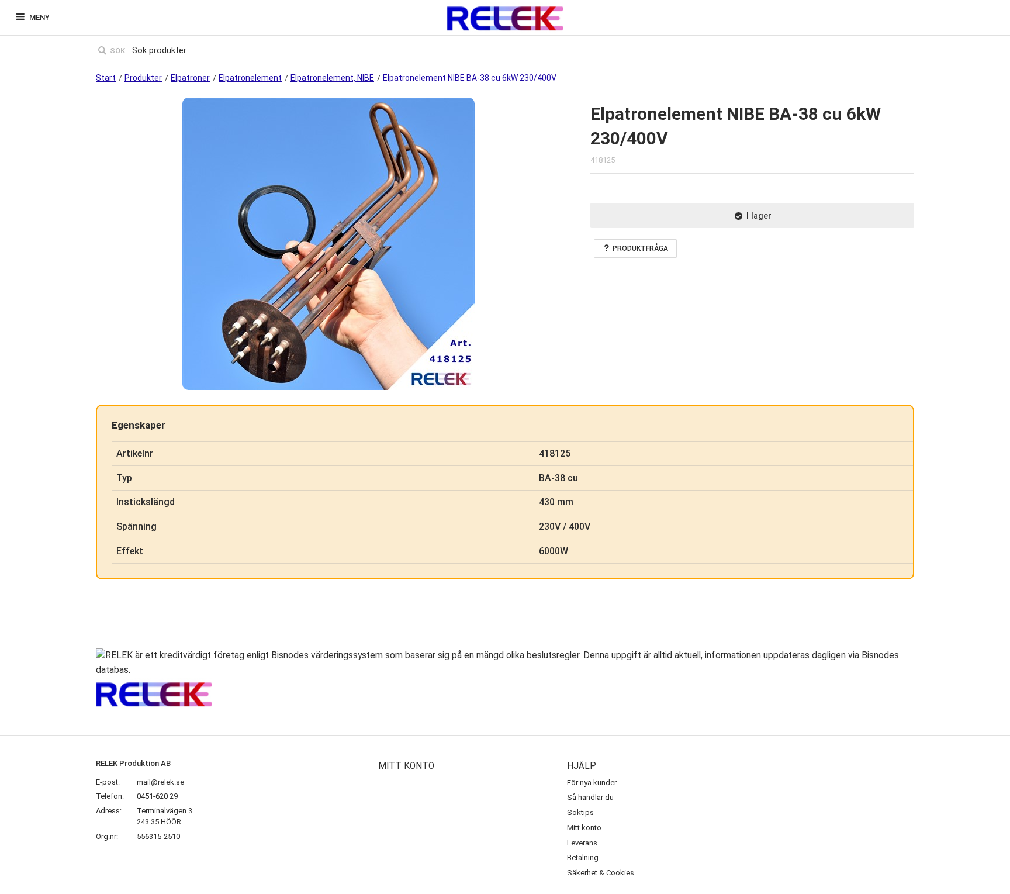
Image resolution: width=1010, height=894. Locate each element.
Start (106, 77)
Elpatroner (190, 77)
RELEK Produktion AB (133, 763)
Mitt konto (584, 827)
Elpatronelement (250, 77)
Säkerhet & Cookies (600, 872)
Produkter (143, 77)
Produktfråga (640, 248)
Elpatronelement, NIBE (332, 77)
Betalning (583, 857)
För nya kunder (592, 782)
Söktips (580, 812)
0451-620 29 (157, 796)
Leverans (582, 842)
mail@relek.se (160, 782)
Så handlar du (590, 797)
